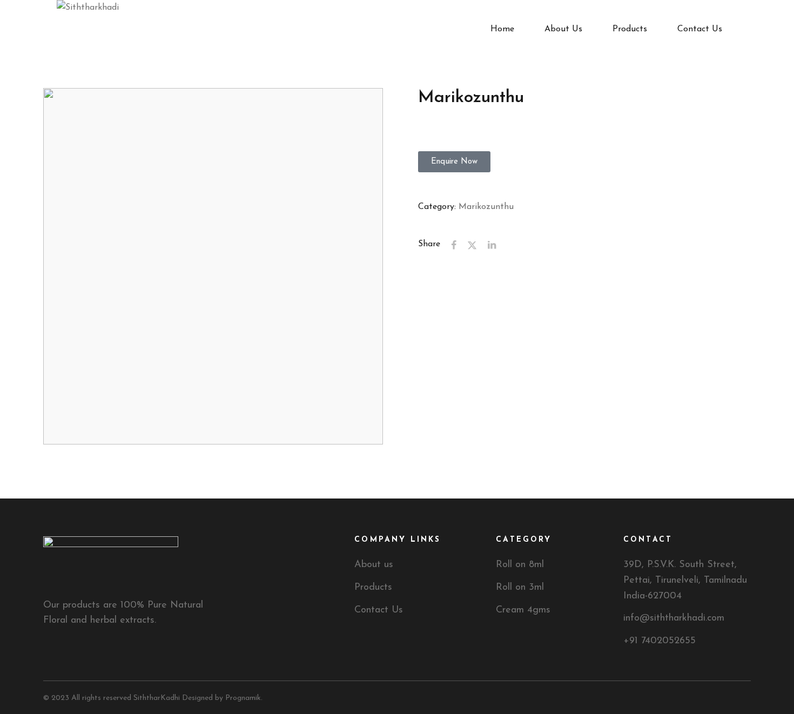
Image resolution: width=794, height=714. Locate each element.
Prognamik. (244, 698)
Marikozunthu (486, 207)
